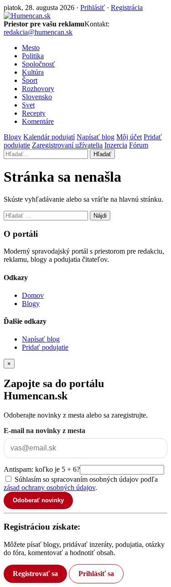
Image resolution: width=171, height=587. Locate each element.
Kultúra (33, 72)
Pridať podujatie (45, 347)
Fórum (138, 145)
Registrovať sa (35, 573)
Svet (28, 105)
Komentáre (38, 121)
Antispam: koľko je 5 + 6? (42, 469)
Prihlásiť (92, 7)
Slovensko (37, 97)
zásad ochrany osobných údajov (49, 487)
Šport (29, 80)
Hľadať (102, 154)
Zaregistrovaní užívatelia (67, 145)
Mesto (31, 47)
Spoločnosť (38, 64)
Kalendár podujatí (49, 137)
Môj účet (129, 137)
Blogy (12, 137)
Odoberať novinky (38, 500)
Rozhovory (38, 88)
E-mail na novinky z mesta (44, 430)
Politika (33, 56)
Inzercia (115, 145)
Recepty (34, 113)
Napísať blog (95, 137)
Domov (33, 295)
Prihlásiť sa (96, 573)
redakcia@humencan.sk (38, 32)
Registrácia (127, 7)
